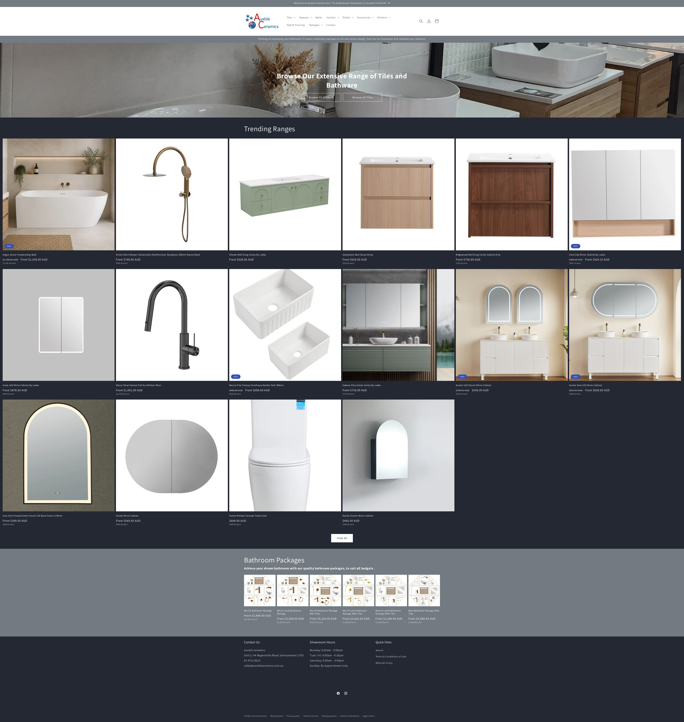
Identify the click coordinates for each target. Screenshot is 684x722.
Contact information (349, 716)
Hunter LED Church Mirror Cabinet (473, 385)
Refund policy (277, 716)
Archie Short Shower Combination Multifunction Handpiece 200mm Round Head (158, 254)
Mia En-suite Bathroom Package (289, 612)
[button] (291, 17)
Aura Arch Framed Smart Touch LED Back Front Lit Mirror (32, 515)
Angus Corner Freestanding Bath (20, 254)
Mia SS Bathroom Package (258, 610)
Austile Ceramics (259, 716)
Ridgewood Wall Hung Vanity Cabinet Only (478, 254)
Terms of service (310, 716)
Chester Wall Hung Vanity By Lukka (247, 254)
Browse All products (321, 97)
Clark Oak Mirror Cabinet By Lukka (587, 254)
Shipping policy (329, 716)
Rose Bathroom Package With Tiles (423, 612)
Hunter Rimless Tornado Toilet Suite (248, 515)
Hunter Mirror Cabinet (127, 515)
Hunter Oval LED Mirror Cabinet (585, 385)
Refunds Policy (384, 662)
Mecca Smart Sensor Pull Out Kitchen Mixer (138, 385)
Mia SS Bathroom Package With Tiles (324, 612)
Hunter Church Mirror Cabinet (358, 515)
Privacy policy (293, 716)
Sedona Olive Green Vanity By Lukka (362, 385)
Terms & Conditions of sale (391, 656)
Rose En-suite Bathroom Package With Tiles (388, 612)
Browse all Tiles (363, 97)
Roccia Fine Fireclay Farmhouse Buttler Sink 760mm (256, 385)
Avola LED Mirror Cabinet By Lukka (21, 385)
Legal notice (368, 716)
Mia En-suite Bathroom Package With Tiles (355, 612)
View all (342, 538)
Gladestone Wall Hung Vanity (358, 254)
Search (380, 650)
